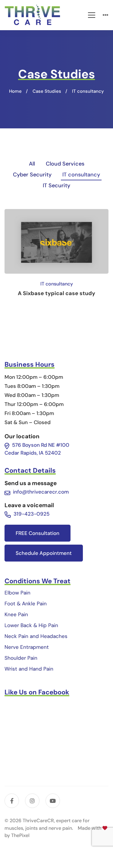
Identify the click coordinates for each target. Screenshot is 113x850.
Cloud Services (65, 163)
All (32, 163)
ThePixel (20, 835)
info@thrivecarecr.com (41, 491)
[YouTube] (53, 801)
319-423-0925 (31, 513)
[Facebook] (12, 801)
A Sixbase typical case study (56, 293)
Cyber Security (32, 174)
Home (15, 91)
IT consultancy (81, 174)
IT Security (56, 185)
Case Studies (47, 91)
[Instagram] (32, 801)
